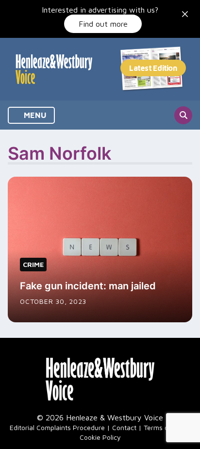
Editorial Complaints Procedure (57, 427)
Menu (34, 115)
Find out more (103, 23)
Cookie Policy (100, 437)
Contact (124, 427)
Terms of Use (164, 427)
